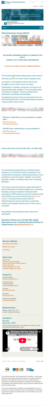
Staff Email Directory (9, 290)
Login (41, 6)
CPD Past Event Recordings (11, 261)
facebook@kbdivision (9, 300)
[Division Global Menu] (22, 28)
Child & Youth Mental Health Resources (14, 263)
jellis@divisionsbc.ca (24, 225)
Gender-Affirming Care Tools (11, 267)
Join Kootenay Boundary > (10, 243)
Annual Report (31, 325)
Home (4, 361)
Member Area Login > (9, 247)
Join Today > (6, 250)
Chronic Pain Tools (8, 265)
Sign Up (35, 6)
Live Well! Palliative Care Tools (12, 268)
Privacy (14, 361)
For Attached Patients (10, 124)
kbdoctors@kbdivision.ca (10, 279)
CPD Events (6, 260)
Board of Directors (8, 295)
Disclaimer (22, 361)
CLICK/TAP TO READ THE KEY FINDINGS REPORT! (22, 66)
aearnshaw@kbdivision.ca (10, 285)
